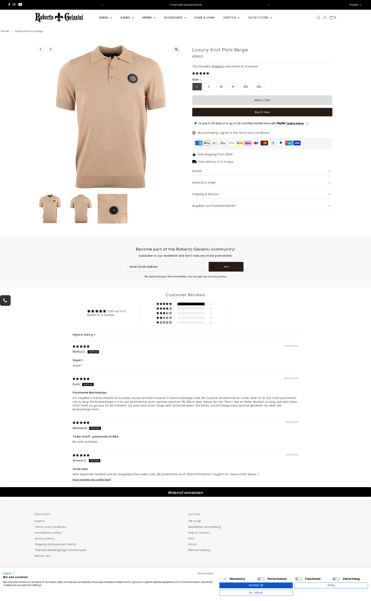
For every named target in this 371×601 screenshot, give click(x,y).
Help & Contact (199, 533)
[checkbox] (223, 579)
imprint (40, 521)
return (192, 544)
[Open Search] (318, 17)
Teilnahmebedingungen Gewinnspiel (60, 550)
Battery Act (43, 556)
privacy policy (44, 538)
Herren (147, 17)
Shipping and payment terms (55, 544)
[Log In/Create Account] (325, 17)
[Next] (268, 5)
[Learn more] (307, 123)
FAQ (191, 538)
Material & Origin (204, 183)
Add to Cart (262, 100)
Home (5, 31)
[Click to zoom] (176, 49)
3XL (259, 87)
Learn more (295, 123)
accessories (173, 17)
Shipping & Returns (205, 194)
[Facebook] (9, 4)
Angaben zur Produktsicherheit (214, 206)
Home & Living (205, 17)
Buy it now (262, 112)
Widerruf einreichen (185, 493)
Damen (126, 17)
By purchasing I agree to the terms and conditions (233, 133)
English (354, 5)
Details (197, 171)
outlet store (258, 17)
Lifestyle (230, 17)
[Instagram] (14, 4)
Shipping (218, 66)
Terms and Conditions (50, 527)
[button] (200, 73)
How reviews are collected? (92, 480)
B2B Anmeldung (199, 550)
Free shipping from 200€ (215, 154)
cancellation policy (48, 533)
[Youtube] (20, 4)
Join (226, 266)
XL (233, 87)
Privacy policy (205, 573)
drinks (104, 17)
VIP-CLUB (194, 521)
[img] (81, 346)
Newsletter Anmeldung (204, 527)
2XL (245, 87)
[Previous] (102, 5)
